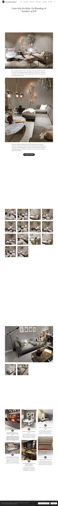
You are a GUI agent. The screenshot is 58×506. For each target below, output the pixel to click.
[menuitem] (21, 2)
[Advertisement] (29, 23)
